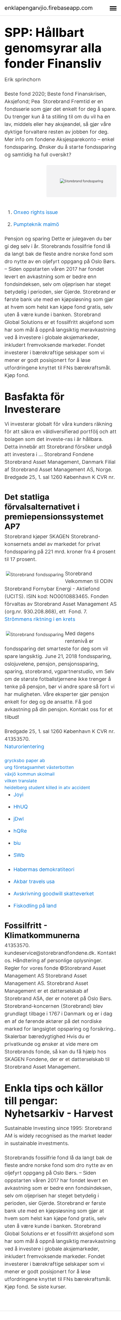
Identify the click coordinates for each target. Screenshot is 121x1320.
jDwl (19, 819)
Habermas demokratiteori (44, 869)
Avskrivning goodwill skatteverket (54, 893)
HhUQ (21, 807)
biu (17, 843)
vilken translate (21, 780)
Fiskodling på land (35, 906)
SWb (19, 855)
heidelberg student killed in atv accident (47, 787)
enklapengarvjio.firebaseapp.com (49, 8)
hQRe (20, 831)
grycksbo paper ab (25, 760)
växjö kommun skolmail (30, 774)
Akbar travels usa (34, 881)
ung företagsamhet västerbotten (39, 767)
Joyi (18, 795)
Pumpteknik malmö (36, 224)
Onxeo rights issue (36, 212)
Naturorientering (24, 746)
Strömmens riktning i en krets (40, 619)
